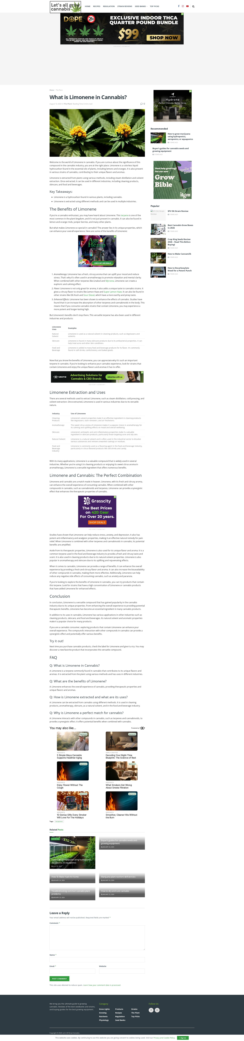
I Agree (183, 1038)
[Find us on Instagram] (183, 6)
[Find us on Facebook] (178, 6)
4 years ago (173, 248)
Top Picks (154, 6)
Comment (55, 923)
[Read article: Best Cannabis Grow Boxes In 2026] (158, 229)
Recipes (96, 6)
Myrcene (110, 280)
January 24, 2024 (108, 847)
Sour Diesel (89, 295)
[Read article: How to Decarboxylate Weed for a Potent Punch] (158, 272)
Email (53, 966)
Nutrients (103, 1016)
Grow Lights (104, 1009)
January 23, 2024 (59, 897)
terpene (124, 215)
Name (53, 955)
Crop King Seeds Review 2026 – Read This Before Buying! (179, 242)
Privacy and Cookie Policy (164, 1038)
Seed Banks (140, 6)
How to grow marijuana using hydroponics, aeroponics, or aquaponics (71, 861)
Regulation (109, 6)
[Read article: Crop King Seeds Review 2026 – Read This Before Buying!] (158, 243)
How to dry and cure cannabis (115, 890)
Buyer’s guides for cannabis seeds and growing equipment (119, 842)
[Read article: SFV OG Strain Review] (158, 215)
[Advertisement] (122, 67)
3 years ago (173, 142)
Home (87, 6)
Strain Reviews (124, 6)
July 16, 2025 (57, 866)
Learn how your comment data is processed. (102, 985)
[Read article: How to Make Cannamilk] (158, 258)
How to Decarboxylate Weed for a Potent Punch (180, 269)
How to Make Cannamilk (179, 254)
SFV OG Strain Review (178, 211)
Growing (55, 839)
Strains (134, 1009)
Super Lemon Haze (113, 291)
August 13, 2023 (55, 104)
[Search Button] (193, 6)
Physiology (104, 1020)
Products (119, 1009)
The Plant (59, 90)
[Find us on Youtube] (187, 6)
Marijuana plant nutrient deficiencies (118, 876)
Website (102, 966)
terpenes (59, 821)
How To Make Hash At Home (65, 876)
